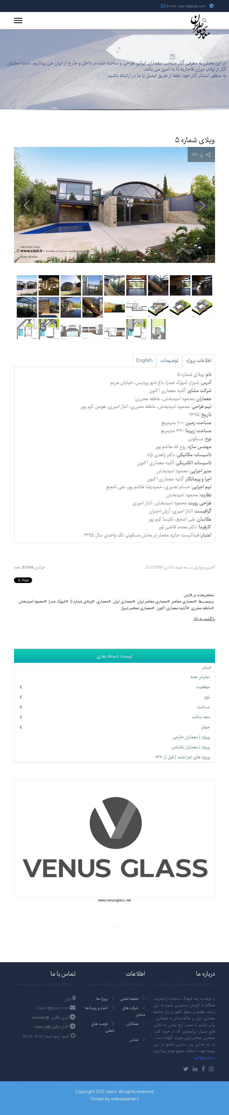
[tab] (199, 360)
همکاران (132, 1023)
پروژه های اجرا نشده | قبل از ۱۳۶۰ (182, 757)
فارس (188, 594)
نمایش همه (200, 676)
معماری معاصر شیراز (136, 608)
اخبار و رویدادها (96, 1007)
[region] (114, 74)
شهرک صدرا (57, 601)
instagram (211, 1069)
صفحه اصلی (129, 998)
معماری (102, 601)
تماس (134, 1039)
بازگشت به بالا (204, 618)
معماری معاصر (183, 601)
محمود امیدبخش (31, 601)
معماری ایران (123, 601)
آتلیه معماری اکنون (171, 608)
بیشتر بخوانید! (204, 1057)
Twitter (186, 1069)
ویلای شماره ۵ (81, 601)
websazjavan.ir (125, 1098)
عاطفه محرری (201, 608)
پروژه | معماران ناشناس (190, 746)
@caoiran (40, 1017)
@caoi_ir (43, 1026)
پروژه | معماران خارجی (191, 736)
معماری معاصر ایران (152, 601)
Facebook (203, 1069)
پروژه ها (102, 998)
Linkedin (195, 1069)
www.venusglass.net (114, 900)
